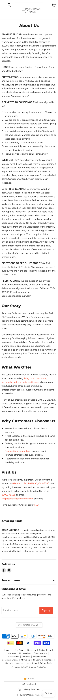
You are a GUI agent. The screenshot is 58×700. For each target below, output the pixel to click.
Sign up (46, 610)
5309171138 (8, 494)
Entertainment (40, 653)
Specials (9, 663)
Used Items (32, 663)
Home (6, 650)
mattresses (33, 382)
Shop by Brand (40, 656)
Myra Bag (25, 659)
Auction (19, 663)
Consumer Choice (10, 659)
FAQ (36, 504)
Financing (48, 659)
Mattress (12, 653)
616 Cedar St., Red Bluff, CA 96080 (30, 483)
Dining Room (45, 650)
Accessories (13, 656)
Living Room (18, 650)
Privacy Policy (46, 663)
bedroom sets (20, 382)
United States (27, 624)
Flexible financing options (18, 451)
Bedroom (31, 650)
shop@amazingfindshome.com (17, 498)
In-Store (37, 659)
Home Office (24, 653)
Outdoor (26, 656)
